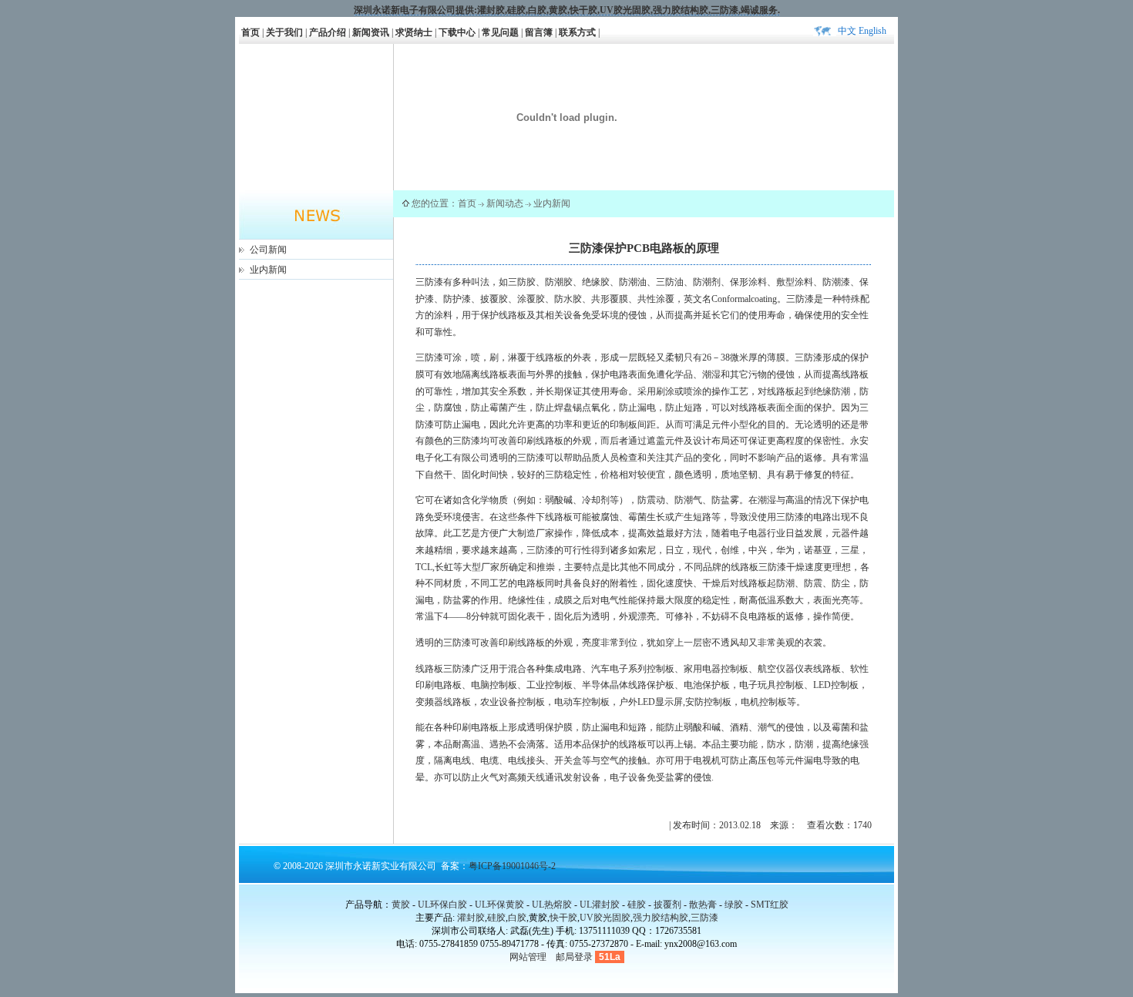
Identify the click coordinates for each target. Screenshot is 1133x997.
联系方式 (577, 32)
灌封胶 (491, 10)
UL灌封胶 (600, 904)
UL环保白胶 (442, 904)
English (872, 30)
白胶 (537, 10)
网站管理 (527, 957)
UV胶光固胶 (625, 10)
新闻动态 (504, 203)
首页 (250, 32)
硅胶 (516, 10)
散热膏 (703, 904)
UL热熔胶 (552, 904)
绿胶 (734, 904)
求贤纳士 (413, 32)
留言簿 (539, 32)
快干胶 (583, 10)
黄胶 (401, 904)
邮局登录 (574, 957)
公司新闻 (268, 249)
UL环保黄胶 (499, 904)
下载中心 (457, 32)
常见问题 (500, 32)
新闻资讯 (370, 32)
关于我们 (284, 32)
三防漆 (724, 10)
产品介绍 (327, 32)
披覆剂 (667, 904)
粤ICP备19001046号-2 (512, 866)
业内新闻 (268, 269)
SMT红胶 (769, 904)
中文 (847, 30)
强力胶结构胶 (680, 10)
